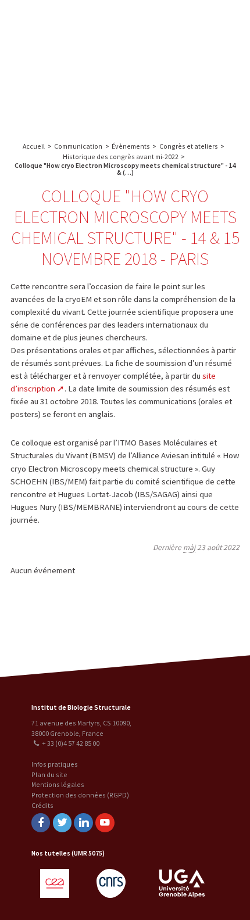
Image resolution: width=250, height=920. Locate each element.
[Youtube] (104, 822)
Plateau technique (181, 45)
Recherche (212, 22)
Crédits (42, 805)
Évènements (131, 146)
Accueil (34, 146)
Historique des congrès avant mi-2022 (120, 156)
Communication (182, 68)
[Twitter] (62, 822)
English (69, 65)
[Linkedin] (83, 822)
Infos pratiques (54, 764)
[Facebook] (40, 822)
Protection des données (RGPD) (80, 794)
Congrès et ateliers (188, 146)
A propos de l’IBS (159, 22)
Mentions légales (57, 784)
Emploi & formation (182, 91)
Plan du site (49, 774)
